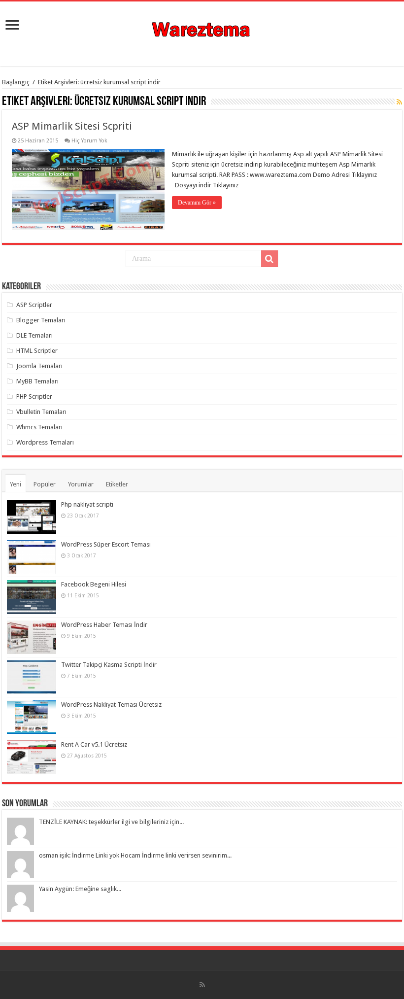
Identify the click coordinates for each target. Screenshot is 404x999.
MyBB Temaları (37, 381)
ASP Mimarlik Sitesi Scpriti (72, 126)
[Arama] (269, 258)
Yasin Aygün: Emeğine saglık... (80, 889)
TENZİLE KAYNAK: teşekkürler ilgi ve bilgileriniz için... (111, 822)
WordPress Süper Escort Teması (106, 544)
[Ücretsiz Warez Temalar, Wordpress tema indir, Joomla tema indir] (202, 28)
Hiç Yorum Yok (89, 141)
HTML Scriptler (37, 350)
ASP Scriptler (34, 305)
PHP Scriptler (34, 396)
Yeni (15, 484)
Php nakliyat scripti (87, 504)
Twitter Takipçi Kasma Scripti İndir (109, 664)
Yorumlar (81, 484)
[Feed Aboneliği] (399, 102)
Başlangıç (16, 82)
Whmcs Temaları (39, 427)
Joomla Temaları (39, 366)
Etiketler (117, 484)
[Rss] (202, 985)
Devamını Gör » (197, 202)
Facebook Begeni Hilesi (93, 584)
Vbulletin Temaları (41, 411)
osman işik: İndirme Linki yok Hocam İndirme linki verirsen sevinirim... (135, 855)
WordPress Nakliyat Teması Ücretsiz (111, 704)
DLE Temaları (34, 335)
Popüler (45, 484)
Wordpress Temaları (45, 442)
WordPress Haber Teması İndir (104, 624)
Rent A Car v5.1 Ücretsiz (94, 744)
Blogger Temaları (41, 320)
